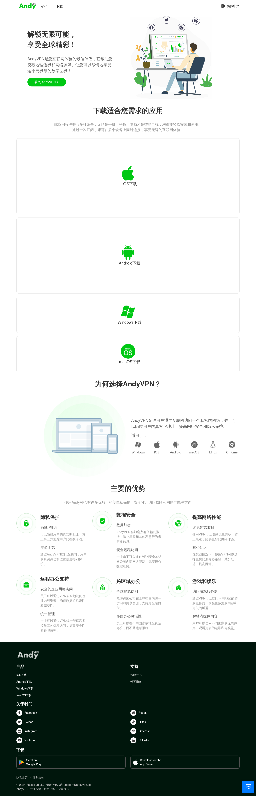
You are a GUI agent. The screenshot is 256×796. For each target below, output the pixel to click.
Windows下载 (24, 688)
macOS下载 (23, 695)
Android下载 (24, 682)
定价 (44, 6)
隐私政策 (22, 777)
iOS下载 (21, 675)
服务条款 (38, 777)
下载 (59, 6)
